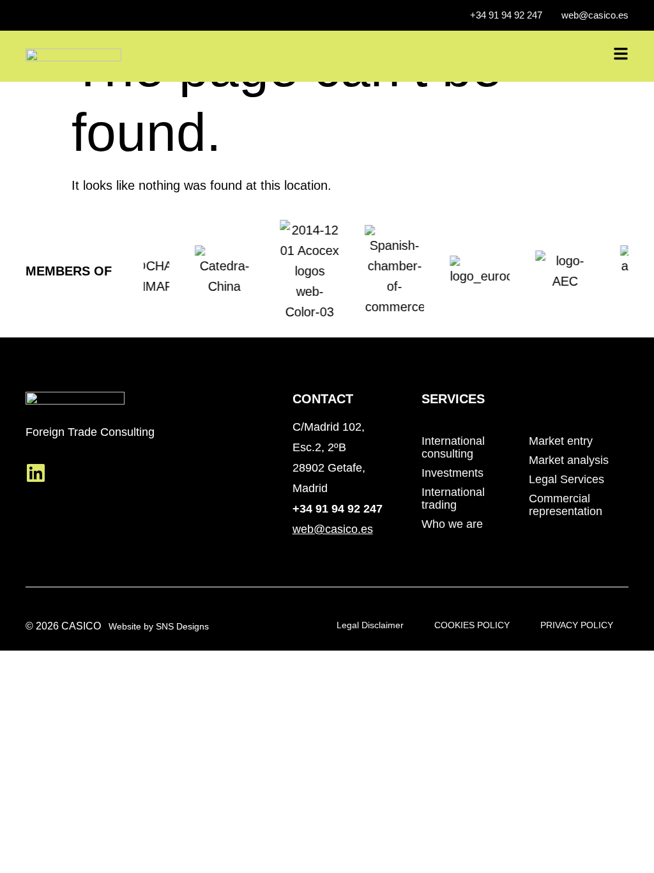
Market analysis (569, 460)
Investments (452, 473)
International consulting (453, 447)
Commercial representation (565, 505)
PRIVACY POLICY (576, 625)
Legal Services (566, 479)
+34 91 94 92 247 (338, 508)
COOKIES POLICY (472, 625)
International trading (453, 498)
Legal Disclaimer (370, 625)
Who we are (452, 524)
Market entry (561, 441)
